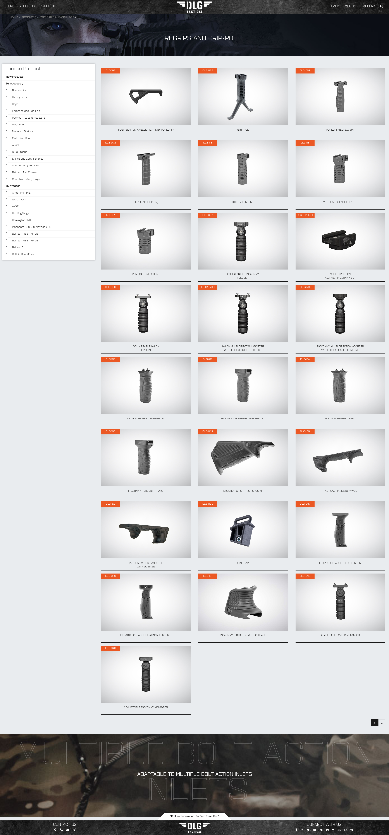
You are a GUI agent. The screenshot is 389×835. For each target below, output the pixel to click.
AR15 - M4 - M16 (21, 193)
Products (28, 17)
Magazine (18, 125)
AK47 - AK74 (19, 200)
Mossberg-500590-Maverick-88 (31, 227)
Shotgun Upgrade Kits (25, 166)
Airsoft (16, 145)
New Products (15, 77)
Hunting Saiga (20, 213)
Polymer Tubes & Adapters (28, 118)
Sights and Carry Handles (27, 159)
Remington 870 (21, 220)
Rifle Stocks (19, 152)
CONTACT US (65, 825)
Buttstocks (19, 90)
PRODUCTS (48, 6)
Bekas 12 (17, 247)
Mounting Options (22, 131)
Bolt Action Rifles (23, 254)
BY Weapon (13, 186)
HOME (10, 6)
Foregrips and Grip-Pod (56, 17)
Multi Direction (21, 138)
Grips (15, 104)
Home (14, 17)
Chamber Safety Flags (26, 179)
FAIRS (335, 6)
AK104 (15, 206)
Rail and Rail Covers (24, 172)
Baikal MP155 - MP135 (25, 234)
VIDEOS (350, 6)
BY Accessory (14, 84)
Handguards (19, 97)
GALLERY (368, 6)
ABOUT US (27, 6)
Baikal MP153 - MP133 (25, 241)
